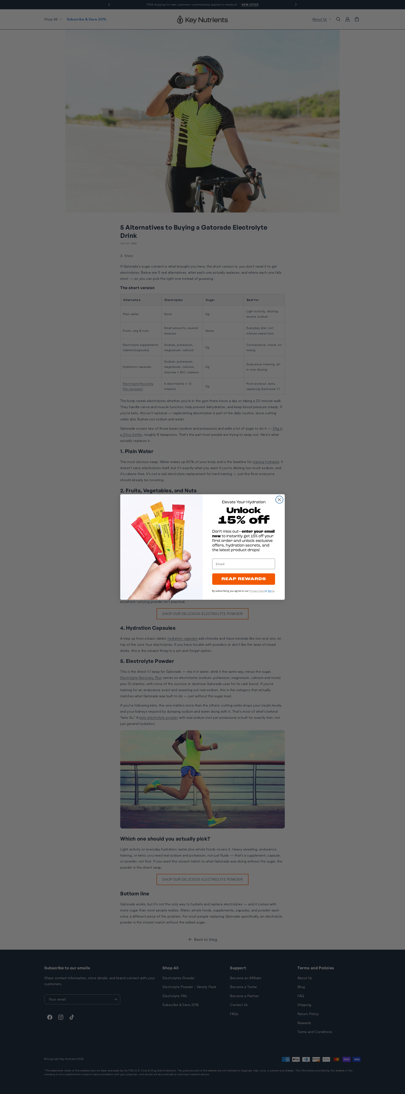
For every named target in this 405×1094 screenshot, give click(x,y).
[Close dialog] (279, 499)
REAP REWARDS (243, 579)
